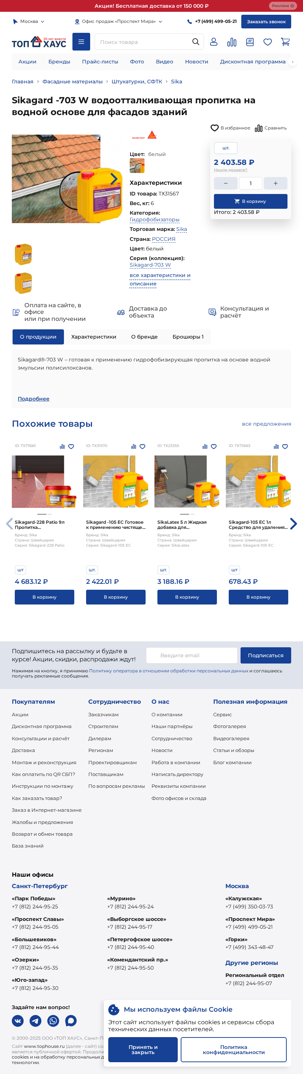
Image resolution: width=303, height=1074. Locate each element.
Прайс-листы (100, 61)
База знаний (28, 846)
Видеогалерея (231, 738)
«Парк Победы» (33, 898)
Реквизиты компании (179, 786)
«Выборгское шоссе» (136, 919)
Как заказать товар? (37, 798)
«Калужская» (243, 898)
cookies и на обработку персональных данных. (65, 1057)
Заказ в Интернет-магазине (47, 810)
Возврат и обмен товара (42, 834)
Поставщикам (105, 774)
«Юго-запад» (30, 980)
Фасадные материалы (72, 81)
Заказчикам (103, 714)
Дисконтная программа (253, 61)
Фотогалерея (229, 726)
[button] (42, 514)
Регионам (100, 750)
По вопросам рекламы (116, 786)
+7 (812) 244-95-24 (130, 906)
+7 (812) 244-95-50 (130, 967)
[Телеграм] (35, 1021)
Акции (27, 61)
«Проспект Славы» (38, 919)
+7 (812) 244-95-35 (35, 967)
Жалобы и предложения (42, 822)
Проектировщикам (112, 762)
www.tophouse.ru (44, 1046)
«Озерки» (25, 959)
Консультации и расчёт (40, 738)
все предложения (266, 423)
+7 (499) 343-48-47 (249, 947)
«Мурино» (121, 898)
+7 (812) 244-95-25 (35, 906)
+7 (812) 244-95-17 (129, 927)
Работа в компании (176, 762)
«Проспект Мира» (250, 919)
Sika (176, 81)
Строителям (103, 726)
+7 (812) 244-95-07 (248, 983)
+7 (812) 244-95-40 (130, 947)
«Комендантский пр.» (137, 959)
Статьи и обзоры (233, 750)
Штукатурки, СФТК (137, 81)
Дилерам (99, 738)
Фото (137, 61)
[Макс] (71, 1021)
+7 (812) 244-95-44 (35, 947)
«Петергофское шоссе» (140, 939)
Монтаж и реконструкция (44, 762)
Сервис (222, 714)
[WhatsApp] (53, 1021)
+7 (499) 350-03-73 (249, 906)
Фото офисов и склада (179, 798)
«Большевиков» (34, 939)
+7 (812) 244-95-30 (35, 988)
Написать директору (177, 774)
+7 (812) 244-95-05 (35, 927)
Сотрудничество (172, 738)
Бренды (59, 61)
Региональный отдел (254, 975)
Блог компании (232, 762)
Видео (164, 61)
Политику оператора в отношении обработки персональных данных (168, 670)
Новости (196, 61)
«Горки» (236, 939)
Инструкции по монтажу (42, 786)
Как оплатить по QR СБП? (43, 774)
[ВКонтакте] (18, 1021)
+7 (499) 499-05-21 (249, 927)
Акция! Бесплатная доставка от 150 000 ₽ (152, 6)
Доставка (23, 750)
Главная (23, 81)
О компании (167, 714)
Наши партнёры (172, 726)
